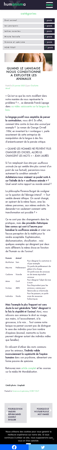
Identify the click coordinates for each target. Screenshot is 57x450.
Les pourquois (11, 26)
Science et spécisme (15, 42)
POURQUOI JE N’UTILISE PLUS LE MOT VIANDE (41, 410)
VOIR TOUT (10, 47)
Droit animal (11, 20)
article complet (28, 368)
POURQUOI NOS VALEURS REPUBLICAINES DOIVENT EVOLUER (15, 413)
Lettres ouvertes (13, 31)
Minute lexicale (12, 36)
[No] (53, 438)
